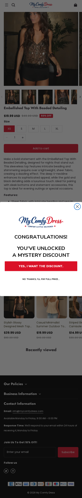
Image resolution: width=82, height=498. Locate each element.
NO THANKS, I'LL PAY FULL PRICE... (41, 279)
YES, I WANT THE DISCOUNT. (41, 266)
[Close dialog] (77, 206)
